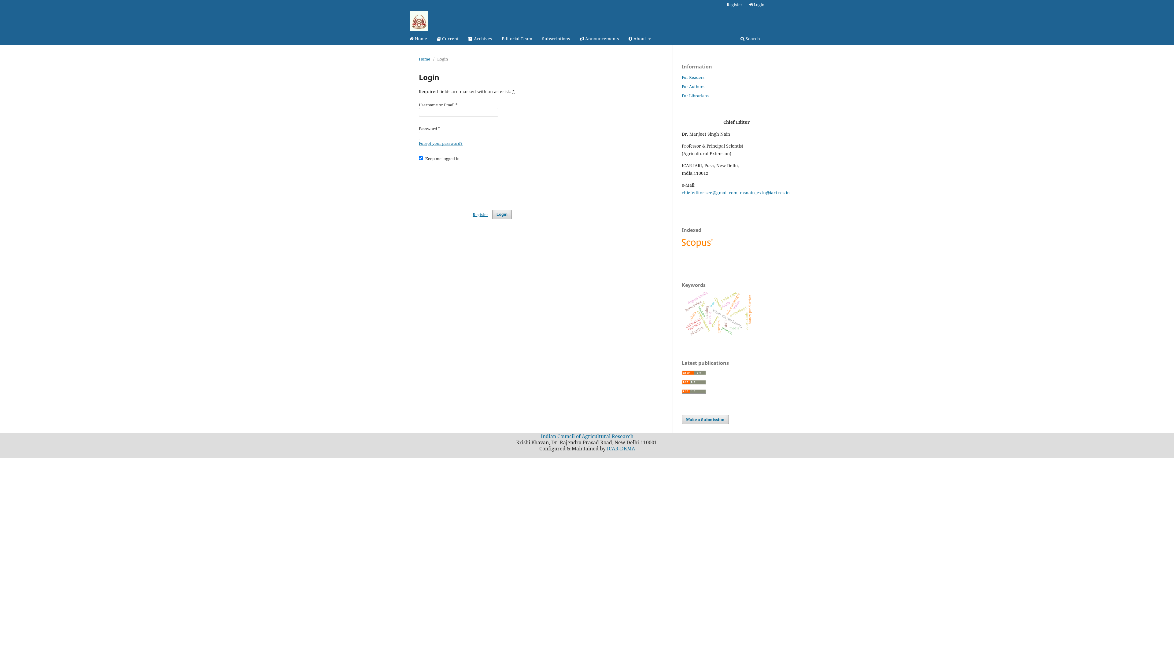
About (639, 39)
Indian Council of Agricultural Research (587, 436)
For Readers (693, 77)
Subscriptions (556, 39)
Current (450, 39)
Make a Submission (705, 419)
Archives (482, 39)
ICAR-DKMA (621, 448)
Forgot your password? (441, 143)
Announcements (601, 39)
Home (420, 39)
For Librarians (695, 95)
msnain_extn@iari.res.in (765, 193)
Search (752, 39)
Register (734, 4)
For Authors (693, 86)
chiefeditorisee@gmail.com (709, 193)
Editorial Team (517, 39)
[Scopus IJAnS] (698, 248)
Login (758, 4)
